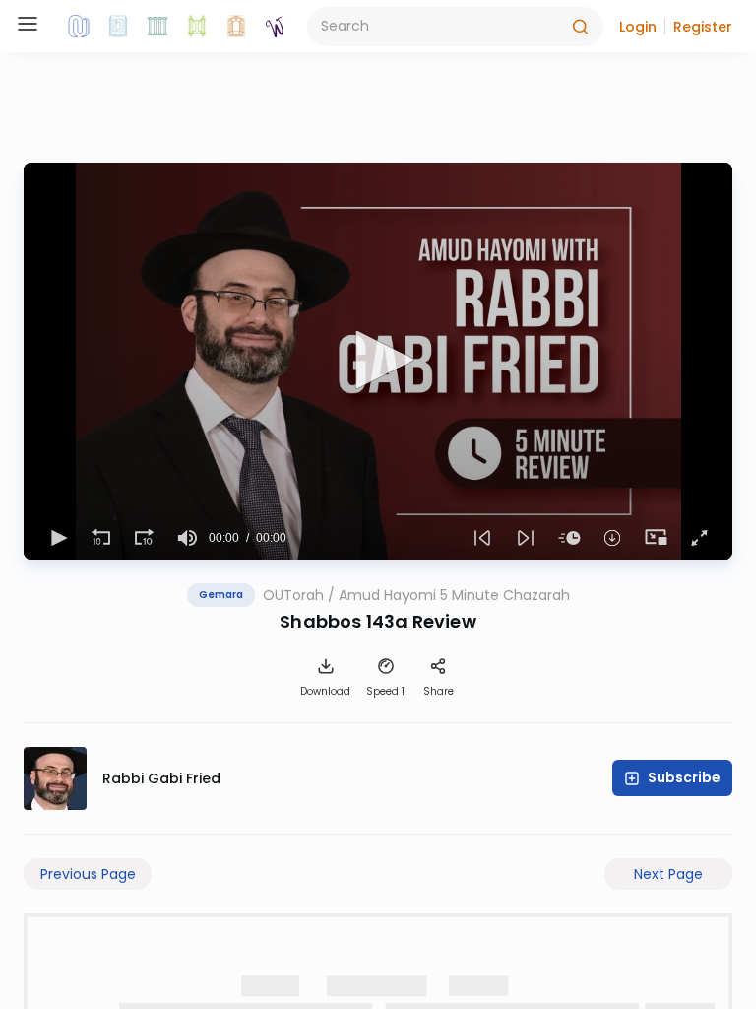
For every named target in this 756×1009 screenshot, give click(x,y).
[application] (378, 361)
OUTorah (293, 595)
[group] (187, 538)
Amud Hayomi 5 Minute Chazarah (454, 595)
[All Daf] (236, 26)
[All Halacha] (157, 26)
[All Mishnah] (118, 26)
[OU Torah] (78, 26)
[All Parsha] (197, 26)
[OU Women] (275, 26)
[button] (638, 26)
